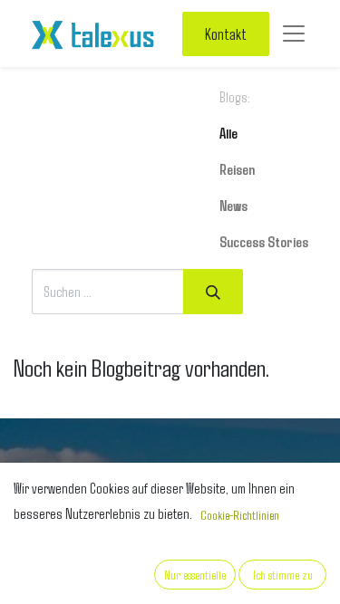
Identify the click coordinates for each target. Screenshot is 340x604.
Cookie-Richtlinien (239, 515)
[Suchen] (213, 291)
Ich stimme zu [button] (283, 574)
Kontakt (226, 33)
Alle (228, 132)
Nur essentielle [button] (195, 574)
